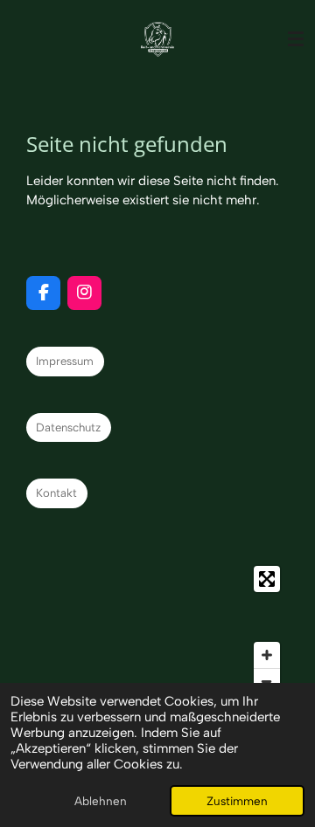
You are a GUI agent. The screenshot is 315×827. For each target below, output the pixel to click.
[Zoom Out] (267, 681)
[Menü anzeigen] (295, 39)
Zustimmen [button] (237, 801)
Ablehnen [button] (100, 801)
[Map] (157, 630)
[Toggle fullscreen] (267, 579)
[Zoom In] (267, 655)
